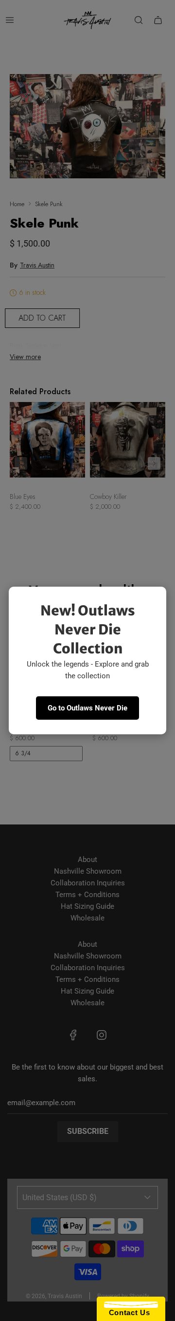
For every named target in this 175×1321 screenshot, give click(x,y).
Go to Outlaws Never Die (87, 708)
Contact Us (127, 1312)
